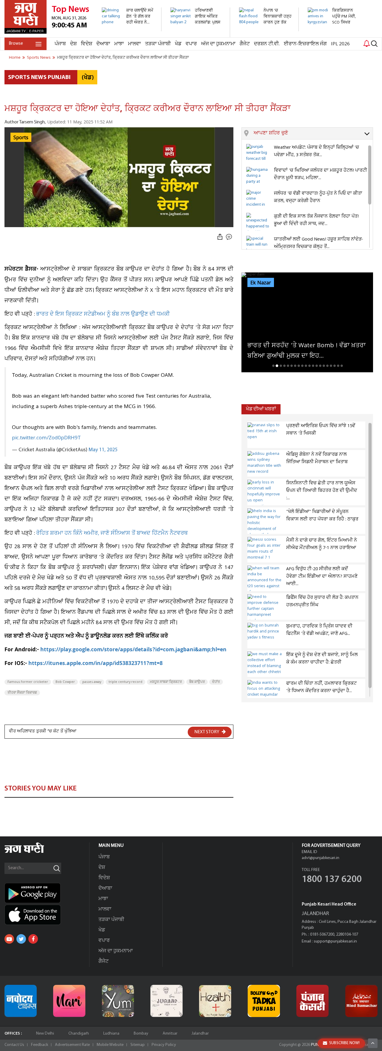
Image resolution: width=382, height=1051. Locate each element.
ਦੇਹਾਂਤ (216, 682)
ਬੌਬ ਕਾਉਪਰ (197, 682)
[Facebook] (33, 939)
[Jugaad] (166, 1001)
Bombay (141, 1033)
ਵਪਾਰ (191, 44)
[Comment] (229, 237)
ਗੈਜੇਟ (245, 44)
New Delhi (45, 1033)
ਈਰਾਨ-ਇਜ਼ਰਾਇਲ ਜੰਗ (305, 44)
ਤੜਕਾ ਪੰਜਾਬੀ (158, 44)
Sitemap (137, 1045)
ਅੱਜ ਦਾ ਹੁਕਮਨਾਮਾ (218, 44)
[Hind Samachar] (361, 1001)
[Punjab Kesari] (312, 1001)
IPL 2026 (340, 44)
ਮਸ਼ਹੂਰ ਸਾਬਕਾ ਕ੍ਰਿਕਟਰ (166, 682)
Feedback (39, 1045)
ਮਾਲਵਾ (134, 44)
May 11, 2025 (103, 449)
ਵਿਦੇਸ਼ (86, 44)
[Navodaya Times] (20, 1001)
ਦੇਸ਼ (73, 44)
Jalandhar (200, 1033)
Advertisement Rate (72, 1045)
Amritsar (170, 1033)
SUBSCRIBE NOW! (344, 1043)
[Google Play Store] (46, 893)
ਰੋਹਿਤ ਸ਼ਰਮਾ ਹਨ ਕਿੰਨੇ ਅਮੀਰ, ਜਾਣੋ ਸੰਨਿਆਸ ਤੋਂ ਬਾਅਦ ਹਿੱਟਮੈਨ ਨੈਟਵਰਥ (112, 533)
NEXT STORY (207, 732)
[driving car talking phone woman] (128, 28)
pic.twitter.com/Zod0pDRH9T (46, 438)
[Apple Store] (46, 915)
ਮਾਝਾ (119, 44)
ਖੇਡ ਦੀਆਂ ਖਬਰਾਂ (261, 409)
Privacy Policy (164, 1045)
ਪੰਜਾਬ (60, 44)
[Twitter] (21, 939)
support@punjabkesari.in (335, 941)
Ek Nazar (260, 282)
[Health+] (215, 1001)
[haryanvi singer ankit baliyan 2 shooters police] (196, 34)
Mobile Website (110, 1045)
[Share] (220, 237)
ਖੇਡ (178, 44)
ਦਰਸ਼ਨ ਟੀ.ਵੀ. (267, 44)
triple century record (125, 682)
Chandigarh (78, 1033)
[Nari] (69, 1001)
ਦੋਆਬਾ (103, 44)
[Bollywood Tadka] (264, 1001)
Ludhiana (111, 1033)
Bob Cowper (65, 682)
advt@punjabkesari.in (320, 858)
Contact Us (14, 1045)
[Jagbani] (32, 852)
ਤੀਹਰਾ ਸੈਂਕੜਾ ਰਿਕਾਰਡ (22, 692)
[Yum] (118, 1001)
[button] (313, 133)
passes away (91, 682)
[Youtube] (9, 939)
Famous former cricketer (27, 682)
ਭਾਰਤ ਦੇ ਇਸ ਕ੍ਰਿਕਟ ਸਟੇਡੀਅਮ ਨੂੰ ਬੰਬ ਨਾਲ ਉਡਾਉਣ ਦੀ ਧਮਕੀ (103, 314)
